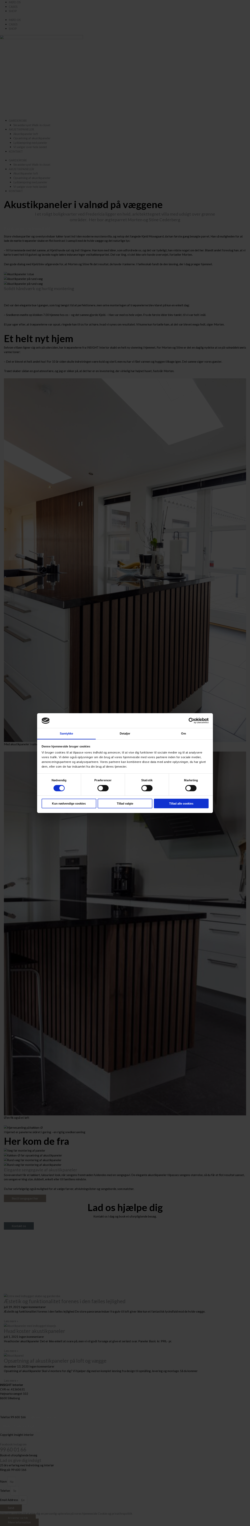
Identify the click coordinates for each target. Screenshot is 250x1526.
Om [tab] (183, 733)
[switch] (103, 788)
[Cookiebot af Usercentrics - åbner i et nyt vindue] (191, 721)
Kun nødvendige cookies (69, 803)
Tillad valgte (125, 803)
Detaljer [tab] (125, 733)
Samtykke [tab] (66, 733)
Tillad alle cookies (181, 803)
